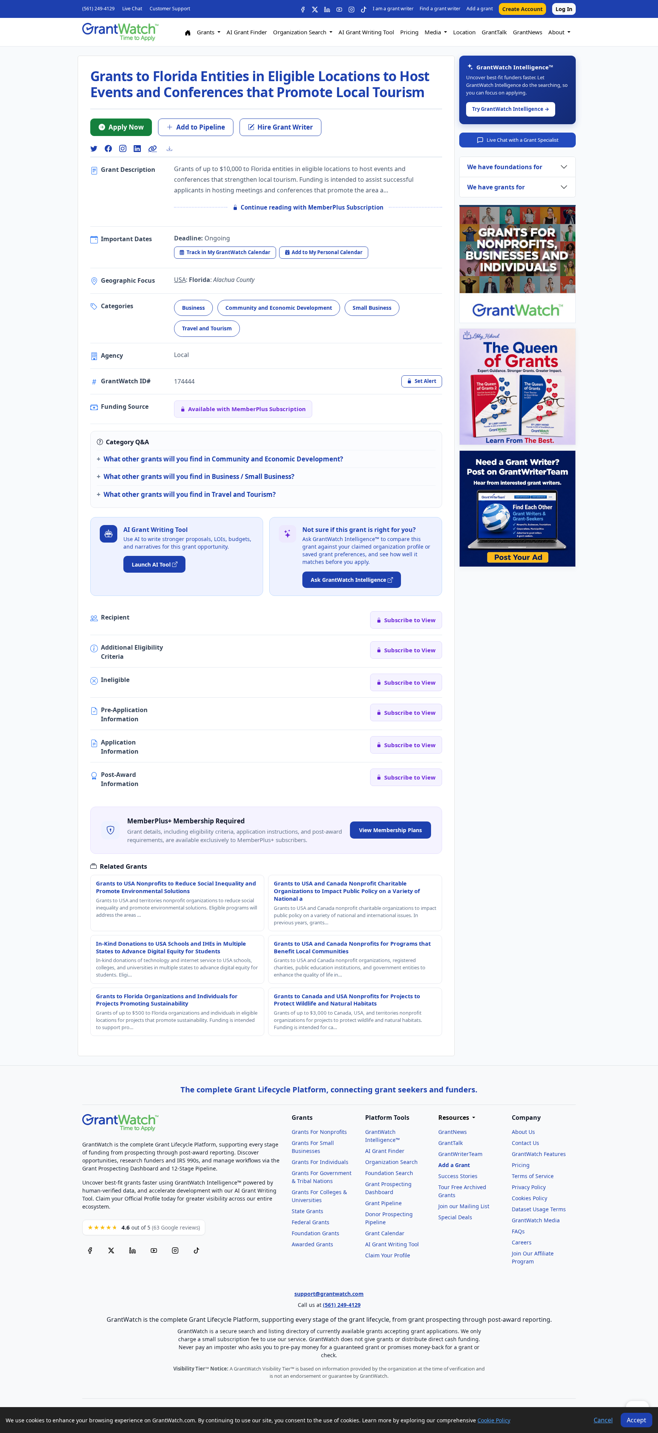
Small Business (372, 307)
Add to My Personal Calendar (327, 252)
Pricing (409, 32)
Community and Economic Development (278, 307)
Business (193, 307)
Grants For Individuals (320, 1162)
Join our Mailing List (463, 1206)
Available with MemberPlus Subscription (247, 409)
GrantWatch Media (536, 1220)
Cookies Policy (529, 1198)
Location (464, 32)
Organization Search (391, 1162)
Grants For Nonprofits (319, 1131)
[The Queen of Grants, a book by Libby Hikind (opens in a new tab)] (517, 386)
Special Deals (455, 1217)
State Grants (307, 1211)
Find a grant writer (440, 8)
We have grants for (496, 187)
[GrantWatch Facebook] (303, 9)
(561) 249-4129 (98, 8)
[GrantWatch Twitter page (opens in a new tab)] (111, 1250)
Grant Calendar (384, 1233)
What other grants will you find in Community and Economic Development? (223, 459)
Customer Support (170, 8)
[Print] (172, 149)
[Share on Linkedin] (137, 148)
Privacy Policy (529, 1187)
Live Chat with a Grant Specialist (523, 139)
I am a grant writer (393, 8)
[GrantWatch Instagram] (351, 9)
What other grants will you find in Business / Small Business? (199, 476)
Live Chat (132, 8)
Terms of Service (533, 1176)
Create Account (522, 9)
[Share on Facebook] (108, 148)
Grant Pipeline (383, 1203)
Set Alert (425, 381)
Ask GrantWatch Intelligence (348, 579)
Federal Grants (310, 1222)
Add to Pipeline (200, 127)
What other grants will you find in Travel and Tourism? (190, 494)
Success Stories (458, 1176)
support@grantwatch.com (329, 1293)
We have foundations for (504, 167)
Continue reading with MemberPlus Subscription (312, 207)
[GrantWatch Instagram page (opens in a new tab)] (175, 1250)
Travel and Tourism (207, 328)
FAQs (518, 1231)
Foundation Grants (315, 1233)
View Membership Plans (390, 830)
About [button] (557, 32)
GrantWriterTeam (460, 1154)
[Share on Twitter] (93, 148)
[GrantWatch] (120, 32)
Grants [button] (206, 32)
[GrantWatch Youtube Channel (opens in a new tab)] (153, 1250)
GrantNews (527, 32)
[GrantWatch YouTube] (339, 9)
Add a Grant (454, 1165)
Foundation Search (389, 1173)
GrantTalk (494, 32)
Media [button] (433, 32)
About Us (523, 1131)
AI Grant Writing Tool (366, 32)
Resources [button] (454, 1117)
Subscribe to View (410, 620)
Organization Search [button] (300, 32)
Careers (522, 1242)
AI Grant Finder (247, 32)
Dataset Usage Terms (539, 1209)
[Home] (188, 32)
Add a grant (479, 8)
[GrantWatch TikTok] (364, 9)
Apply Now (126, 127)
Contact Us (525, 1142)
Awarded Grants (312, 1244)
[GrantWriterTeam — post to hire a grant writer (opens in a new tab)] (517, 508)
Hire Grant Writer (285, 127)
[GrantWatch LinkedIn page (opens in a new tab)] (132, 1250)
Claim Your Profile (387, 1255)
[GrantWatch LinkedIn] (327, 9)
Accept (636, 1420)
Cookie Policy (494, 1420)
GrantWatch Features (539, 1154)
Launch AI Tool (151, 564)
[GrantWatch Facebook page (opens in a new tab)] (89, 1250)
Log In (564, 9)
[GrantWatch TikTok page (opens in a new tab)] (196, 1250)
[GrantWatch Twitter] (315, 9)
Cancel (603, 1420)
